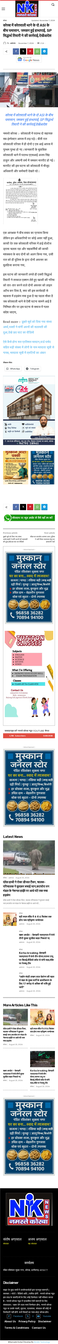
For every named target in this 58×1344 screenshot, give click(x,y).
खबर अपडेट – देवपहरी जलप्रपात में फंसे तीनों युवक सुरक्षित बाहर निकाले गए (13, 1073)
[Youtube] (38, 1316)
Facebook (18, 1316)
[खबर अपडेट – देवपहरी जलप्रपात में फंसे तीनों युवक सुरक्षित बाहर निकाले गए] (10, 937)
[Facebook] (16, 51)
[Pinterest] (30, 51)
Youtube (47, 1316)
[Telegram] (44, 51)
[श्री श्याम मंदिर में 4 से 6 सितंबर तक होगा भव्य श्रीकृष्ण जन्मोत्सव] (10, 919)
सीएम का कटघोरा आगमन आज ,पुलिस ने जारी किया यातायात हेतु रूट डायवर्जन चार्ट (42, 539)
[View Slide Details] (29, 518)
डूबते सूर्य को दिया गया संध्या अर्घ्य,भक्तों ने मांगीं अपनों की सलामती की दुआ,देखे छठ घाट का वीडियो (27, 327)
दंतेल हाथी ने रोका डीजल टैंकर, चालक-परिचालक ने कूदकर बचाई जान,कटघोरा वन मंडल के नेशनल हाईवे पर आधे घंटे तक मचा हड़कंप (14, 1034)
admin (13, 43)
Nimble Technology (42, 1342)
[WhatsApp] (37, 51)
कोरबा (4, 20)
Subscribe (48, 736)
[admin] (5, 43)
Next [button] (51, 409)
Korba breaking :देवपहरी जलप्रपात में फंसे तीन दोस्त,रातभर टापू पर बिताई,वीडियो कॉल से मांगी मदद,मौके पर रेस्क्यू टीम (42, 1076)
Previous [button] (7, 409)
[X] (23, 51)
